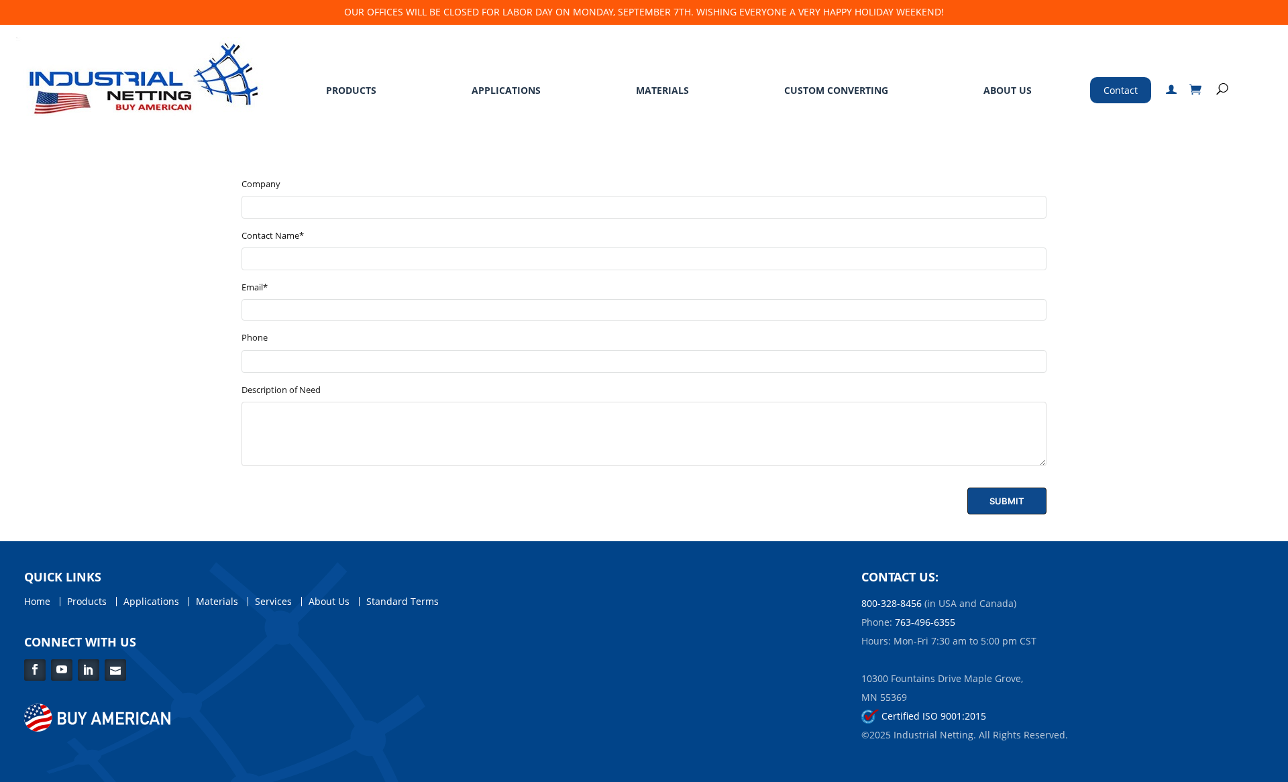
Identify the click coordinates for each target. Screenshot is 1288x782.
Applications (506, 90)
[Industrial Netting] (140, 75)
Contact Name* (272, 235)
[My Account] (1171, 90)
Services (273, 601)
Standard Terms (402, 601)
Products (351, 90)
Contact (1121, 90)
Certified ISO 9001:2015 (932, 716)
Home (37, 601)
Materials (662, 90)
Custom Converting (836, 90)
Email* (254, 287)
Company (260, 184)
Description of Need (281, 390)
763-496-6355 (925, 622)
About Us (1007, 90)
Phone (254, 337)
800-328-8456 (891, 603)
